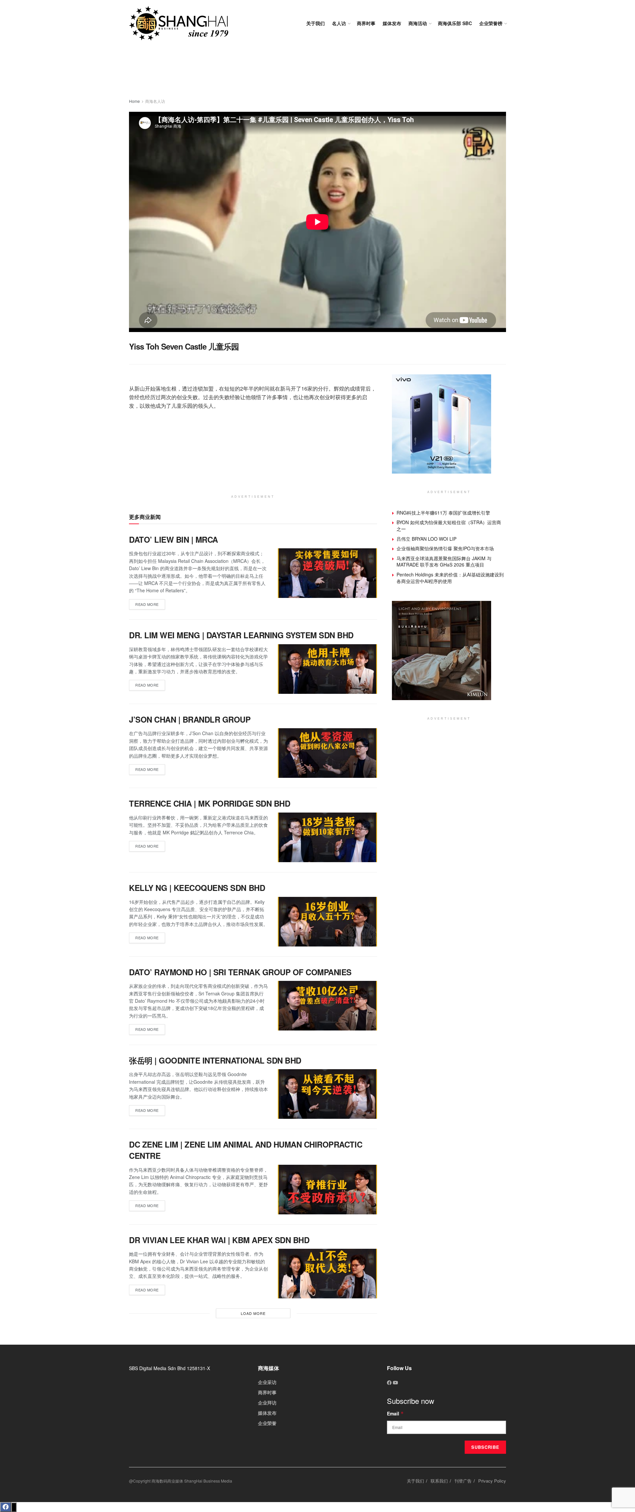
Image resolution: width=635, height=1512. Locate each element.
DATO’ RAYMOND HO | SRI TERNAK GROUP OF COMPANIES (240, 972)
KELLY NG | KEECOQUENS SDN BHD (197, 887)
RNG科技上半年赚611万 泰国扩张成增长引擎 (443, 512)
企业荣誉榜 (490, 23)
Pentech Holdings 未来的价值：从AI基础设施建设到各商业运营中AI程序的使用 (450, 577)
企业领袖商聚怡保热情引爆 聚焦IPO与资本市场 (445, 548)
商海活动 (417, 23)
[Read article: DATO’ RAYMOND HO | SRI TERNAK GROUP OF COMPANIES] (327, 1005)
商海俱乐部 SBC (455, 23)
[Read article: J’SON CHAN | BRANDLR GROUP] (327, 753)
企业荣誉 (267, 1423)
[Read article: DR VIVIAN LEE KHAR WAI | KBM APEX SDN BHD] (327, 1273)
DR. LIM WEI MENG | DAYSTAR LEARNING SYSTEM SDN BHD (241, 635)
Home (134, 101)
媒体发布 (392, 23)
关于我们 (315, 23)
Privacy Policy (492, 1481)
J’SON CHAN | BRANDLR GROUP (190, 719)
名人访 (339, 23)
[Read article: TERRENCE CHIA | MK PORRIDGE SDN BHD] (327, 837)
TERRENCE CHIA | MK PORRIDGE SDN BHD (209, 803)
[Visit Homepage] (178, 23)
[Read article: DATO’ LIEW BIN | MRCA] (327, 573)
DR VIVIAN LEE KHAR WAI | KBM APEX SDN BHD (219, 1239)
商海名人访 (155, 101)
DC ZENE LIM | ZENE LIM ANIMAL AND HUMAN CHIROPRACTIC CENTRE (245, 1150)
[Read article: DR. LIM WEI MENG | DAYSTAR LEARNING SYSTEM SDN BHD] (327, 669)
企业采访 (267, 1382)
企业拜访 (267, 1402)
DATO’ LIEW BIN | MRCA (173, 539)
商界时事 (366, 23)
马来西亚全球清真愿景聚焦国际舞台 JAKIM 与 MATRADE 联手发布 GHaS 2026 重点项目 (444, 561)
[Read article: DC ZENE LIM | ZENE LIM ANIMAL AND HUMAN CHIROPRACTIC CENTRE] (327, 1189)
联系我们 (439, 1481)
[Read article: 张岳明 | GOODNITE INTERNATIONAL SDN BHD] (327, 1094)
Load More (253, 1313)
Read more (150, 603)
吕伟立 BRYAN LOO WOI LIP (426, 538)
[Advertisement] (317, 72)
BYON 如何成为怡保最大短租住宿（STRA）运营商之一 (449, 525)
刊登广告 (463, 1481)
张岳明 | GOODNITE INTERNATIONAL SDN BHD (215, 1060)
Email (395, 1413)
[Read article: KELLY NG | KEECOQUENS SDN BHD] (327, 921)
